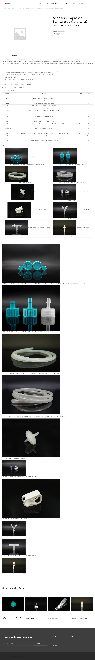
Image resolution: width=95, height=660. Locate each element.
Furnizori (55, 643)
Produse (55, 639)
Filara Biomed (11, 656)
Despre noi (56, 641)
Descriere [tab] (14, 55)
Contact (55, 645)
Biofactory (61, 31)
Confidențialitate (75, 639)
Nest (58, 33)
